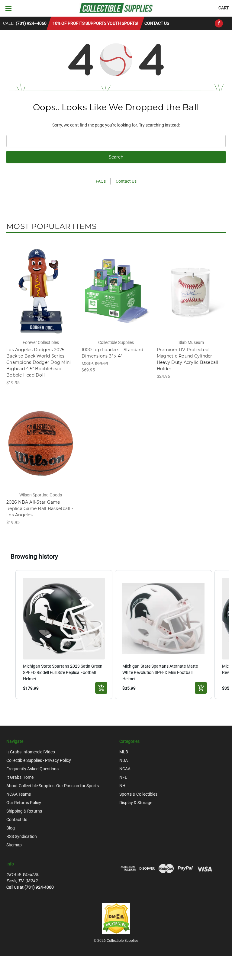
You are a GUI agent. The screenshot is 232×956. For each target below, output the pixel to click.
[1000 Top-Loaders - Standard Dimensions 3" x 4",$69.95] (116, 291)
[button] (9, 634)
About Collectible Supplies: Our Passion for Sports (52, 785)
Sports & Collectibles (138, 794)
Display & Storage (135, 802)
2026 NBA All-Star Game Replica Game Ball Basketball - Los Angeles (39, 508)
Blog (10, 828)
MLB (123, 751)
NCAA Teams (18, 794)
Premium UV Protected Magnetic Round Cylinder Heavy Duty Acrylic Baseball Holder (187, 359)
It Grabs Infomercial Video (30, 751)
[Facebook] (219, 23)
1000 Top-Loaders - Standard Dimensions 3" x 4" (112, 353)
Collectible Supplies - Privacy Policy (38, 760)
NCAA (124, 768)
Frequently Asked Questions (32, 768)
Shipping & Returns (24, 811)
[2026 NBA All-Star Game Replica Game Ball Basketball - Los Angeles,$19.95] (40, 443)
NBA (123, 760)
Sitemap (14, 844)
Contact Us (156, 23)
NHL (123, 785)
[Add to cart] (101, 688)
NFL (123, 777)
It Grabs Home (20, 777)
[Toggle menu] (8, 8)
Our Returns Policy (23, 802)
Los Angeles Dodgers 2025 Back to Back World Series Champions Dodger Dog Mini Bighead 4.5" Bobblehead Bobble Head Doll (38, 362)
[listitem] (64, 634)
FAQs (101, 181)
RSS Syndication (21, 836)
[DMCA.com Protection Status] (116, 918)
